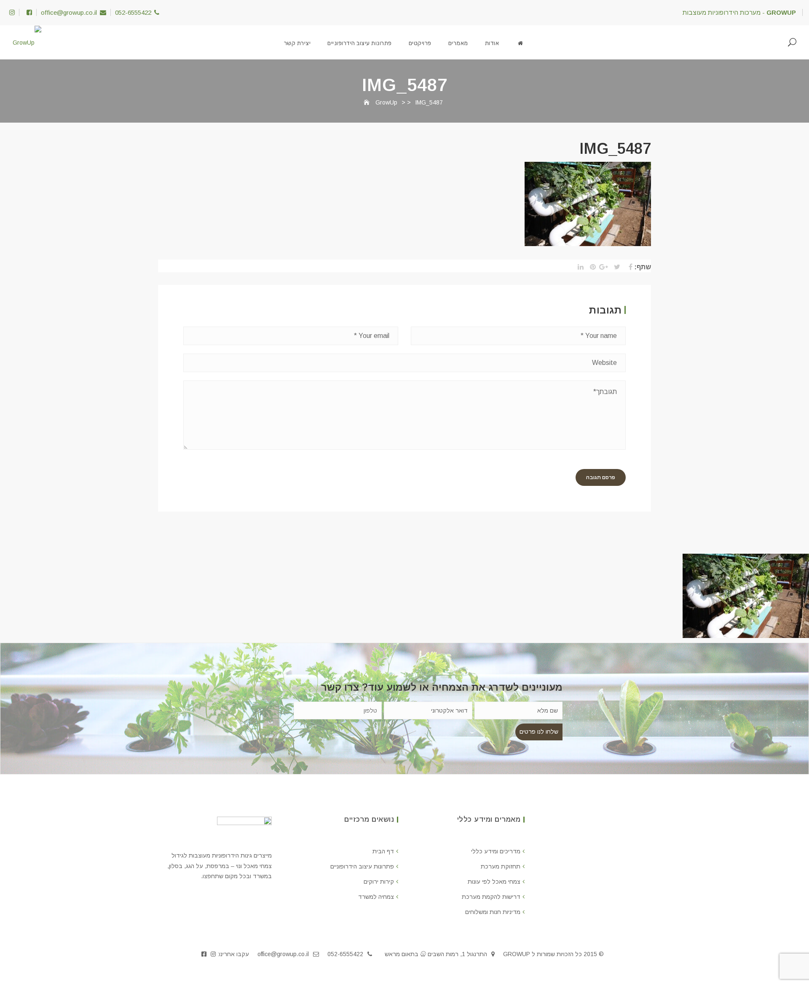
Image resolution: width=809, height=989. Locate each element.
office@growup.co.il (69, 12)
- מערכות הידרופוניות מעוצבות (739, 12)
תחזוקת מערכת (500, 866)
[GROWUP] (520, 43)
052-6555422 (133, 12)
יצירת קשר (297, 43)
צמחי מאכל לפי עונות (494, 881)
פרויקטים (420, 43)
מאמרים (458, 43)
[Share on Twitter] (615, 267)
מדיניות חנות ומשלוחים (492, 912)
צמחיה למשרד (376, 896)
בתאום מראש (401, 954)
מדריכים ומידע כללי (495, 851)
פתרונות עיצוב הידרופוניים (359, 43)
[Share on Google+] (602, 267)
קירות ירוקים (379, 881)
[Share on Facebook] (627, 267)
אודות (492, 43)
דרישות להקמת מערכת (491, 896)
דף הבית (383, 851)
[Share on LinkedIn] (578, 267)
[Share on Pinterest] (590, 267)
